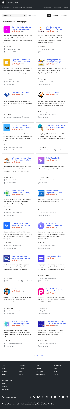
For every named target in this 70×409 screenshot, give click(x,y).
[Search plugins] (25, 15)
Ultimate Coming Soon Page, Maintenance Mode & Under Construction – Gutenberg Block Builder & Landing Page (22, 224)
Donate (55, 372)
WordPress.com (7, 380)
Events (55, 369)
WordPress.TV (40, 375)
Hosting (4, 372)
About (3, 366)
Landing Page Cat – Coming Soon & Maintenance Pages (56, 126)
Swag (55, 375)
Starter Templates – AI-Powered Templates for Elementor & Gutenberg (20, 323)
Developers (39, 372)
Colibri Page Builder (53, 158)
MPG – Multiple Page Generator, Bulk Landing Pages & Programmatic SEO (22, 257)
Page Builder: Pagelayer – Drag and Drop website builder (55, 290)
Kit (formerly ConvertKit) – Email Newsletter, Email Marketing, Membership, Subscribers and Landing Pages (21, 126)
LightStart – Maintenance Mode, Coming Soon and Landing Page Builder (21, 61)
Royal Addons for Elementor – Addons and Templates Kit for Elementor (55, 224)
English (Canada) (11, 397)
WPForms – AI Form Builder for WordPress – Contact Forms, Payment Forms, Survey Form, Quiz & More (22, 159)
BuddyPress (5, 389)
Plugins (21, 372)
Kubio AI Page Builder (53, 256)
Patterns (21, 375)
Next (41, 355)
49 (37, 355)
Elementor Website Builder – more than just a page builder (21, 28)
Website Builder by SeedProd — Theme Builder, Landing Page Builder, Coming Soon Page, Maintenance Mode (56, 28)
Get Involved (57, 366)
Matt (3, 383)
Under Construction (53, 92)
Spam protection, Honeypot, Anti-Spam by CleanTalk (21, 192)
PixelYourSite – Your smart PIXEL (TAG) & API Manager (56, 322)
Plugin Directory (6, 7)
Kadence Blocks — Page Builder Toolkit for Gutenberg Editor (54, 192)
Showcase (22, 366)
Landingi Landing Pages (20, 92)
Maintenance (16, 289)
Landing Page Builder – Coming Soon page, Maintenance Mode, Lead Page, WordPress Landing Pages (55, 61)
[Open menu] (67, 2)
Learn (37, 366)
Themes (21, 369)
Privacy (4, 375)
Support (38, 369)
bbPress (4, 386)
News (3, 369)
